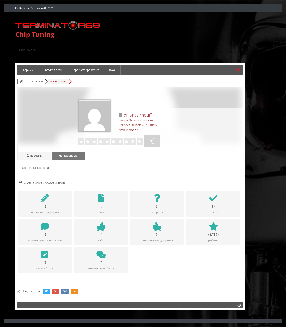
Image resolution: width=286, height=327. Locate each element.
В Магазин (26, 49)
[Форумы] (21, 81)
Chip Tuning (34, 34)
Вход (112, 70)
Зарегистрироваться (85, 70)
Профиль (35, 156)
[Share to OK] (74, 291)
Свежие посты (53, 70)
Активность (70, 156)
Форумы (27, 70)
